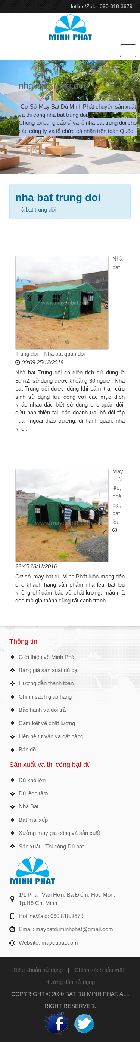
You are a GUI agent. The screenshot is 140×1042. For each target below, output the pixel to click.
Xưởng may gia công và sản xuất (59, 833)
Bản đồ (27, 749)
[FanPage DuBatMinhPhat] (56, 1023)
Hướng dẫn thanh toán (46, 683)
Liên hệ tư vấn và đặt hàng (51, 736)
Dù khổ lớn (32, 780)
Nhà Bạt (28, 806)
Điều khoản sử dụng (38, 970)
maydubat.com (59, 942)
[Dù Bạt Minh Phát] (70, 26)
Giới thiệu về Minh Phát (47, 657)
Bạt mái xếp (33, 820)
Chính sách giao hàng (45, 696)
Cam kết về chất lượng (47, 723)
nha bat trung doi (52, 85)
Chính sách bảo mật (99, 970)
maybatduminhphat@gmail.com (74, 929)
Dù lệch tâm (33, 793)
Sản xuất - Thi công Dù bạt (51, 846)
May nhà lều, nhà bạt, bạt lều (117, 496)
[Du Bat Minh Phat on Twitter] (84, 1023)
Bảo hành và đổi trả (42, 710)
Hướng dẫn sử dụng (70, 982)
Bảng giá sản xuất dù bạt (49, 670)
